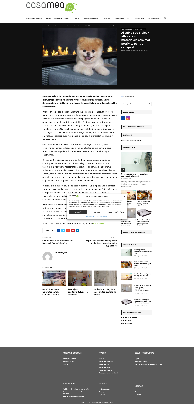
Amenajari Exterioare (61, 18)
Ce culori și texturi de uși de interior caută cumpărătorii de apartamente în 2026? (142, 288)
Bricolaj (101, 359)
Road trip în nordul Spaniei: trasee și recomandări (142, 275)
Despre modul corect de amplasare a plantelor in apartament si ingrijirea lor (101, 243)
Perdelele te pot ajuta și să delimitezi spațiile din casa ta (105, 292)
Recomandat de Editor (123, 18)
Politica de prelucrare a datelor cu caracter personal (77, 393)
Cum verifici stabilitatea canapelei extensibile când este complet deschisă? (144, 222)
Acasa (48, 18)
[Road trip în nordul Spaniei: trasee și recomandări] (128, 195)
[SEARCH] (149, 104)
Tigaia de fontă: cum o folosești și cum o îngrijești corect (143, 203)
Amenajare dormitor (106, 370)
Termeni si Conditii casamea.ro (73, 397)
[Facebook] (163, 18)
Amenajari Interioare (34, 18)
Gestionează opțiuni (116, 212)
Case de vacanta (126, 323)
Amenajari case (126, 320)
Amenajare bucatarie (106, 361)
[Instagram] (165, 18)
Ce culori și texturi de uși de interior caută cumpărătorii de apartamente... (128, 222)
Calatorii (138, 395)
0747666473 (98, 223)
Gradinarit (66, 364)
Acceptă (78, 212)
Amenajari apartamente (128, 29)
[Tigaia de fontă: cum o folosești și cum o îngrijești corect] (144, 195)
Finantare (102, 392)
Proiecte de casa (104, 389)
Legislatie (102, 395)
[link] (98, 223)
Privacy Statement (102, 216)
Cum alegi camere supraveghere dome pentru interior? (134, 175)
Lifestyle (107, 18)
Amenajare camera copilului (108, 373)
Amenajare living (104, 367)
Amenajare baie (104, 364)
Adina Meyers (126, 50)
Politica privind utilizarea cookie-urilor (76, 389)
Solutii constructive (91, 18)
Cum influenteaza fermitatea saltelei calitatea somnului (51, 292)
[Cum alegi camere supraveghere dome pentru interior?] (136, 162)
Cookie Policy (90, 216)
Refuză (97, 212)
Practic (77, 18)
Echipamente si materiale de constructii (148, 364)
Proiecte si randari (141, 361)
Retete (137, 392)
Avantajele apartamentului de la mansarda (78, 292)
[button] (124, 196)
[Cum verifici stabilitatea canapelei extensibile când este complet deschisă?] (144, 213)
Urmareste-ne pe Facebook (134, 232)
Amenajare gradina (69, 359)
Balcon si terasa (68, 361)
